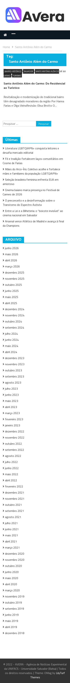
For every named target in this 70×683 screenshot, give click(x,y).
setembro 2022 (14, 450)
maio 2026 (11, 254)
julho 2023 (11, 388)
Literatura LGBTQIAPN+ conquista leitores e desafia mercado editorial (31, 150)
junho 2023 (12, 395)
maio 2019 (11, 621)
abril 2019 (11, 627)
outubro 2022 (13, 443)
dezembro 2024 (14, 309)
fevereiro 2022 (14, 486)
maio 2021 (11, 535)
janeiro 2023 (12, 425)
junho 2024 (12, 340)
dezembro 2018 (14, 633)
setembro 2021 (14, 511)
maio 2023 (11, 401)
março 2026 (12, 266)
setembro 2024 (14, 327)
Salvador (28, 71)
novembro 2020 (14, 560)
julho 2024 (11, 333)
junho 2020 (12, 572)
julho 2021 (11, 523)
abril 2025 (11, 303)
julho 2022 (11, 462)
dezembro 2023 (14, 358)
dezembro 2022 (14, 431)
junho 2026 (12, 248)
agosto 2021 (13, 517)
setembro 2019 (14, 608)
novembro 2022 (14, 437)
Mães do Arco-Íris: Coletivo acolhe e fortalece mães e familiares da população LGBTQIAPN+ (31, 171)
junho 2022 (12, 468)
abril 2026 (11, 260)
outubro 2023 (13, 370)
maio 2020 (11, 578)
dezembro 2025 (14, 272)
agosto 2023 (13, 382)
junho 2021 (12, 529)
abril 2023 (11, 407)
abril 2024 (11, 352)
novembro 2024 (14, 315)
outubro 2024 (13, 321)
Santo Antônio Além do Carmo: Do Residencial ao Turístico (34, 85)
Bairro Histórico (12, 71)
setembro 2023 (14, 376)
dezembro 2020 (14, 553)
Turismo (17, 75)
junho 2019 (12, 615)
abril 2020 (11, 584)
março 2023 (12, 413)
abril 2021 (11, 541)
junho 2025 (12, 291)
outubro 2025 (13, 285)
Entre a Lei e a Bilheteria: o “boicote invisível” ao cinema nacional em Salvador (33, 213)
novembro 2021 (14, 498)
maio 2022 (11, 474)
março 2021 (12, 547)
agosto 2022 (13, 456)
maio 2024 (11, 346)
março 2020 (12, 590)
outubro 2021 (13, 505)
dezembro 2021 (14, 492)
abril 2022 (11, 480)
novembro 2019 (14, 596)
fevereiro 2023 (14, 419)
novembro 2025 (14, 278)
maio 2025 (11, 297)
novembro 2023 (14, 364)
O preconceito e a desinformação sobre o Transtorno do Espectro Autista (29, 202)
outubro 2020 (13, 566)
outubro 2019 (13, 602)
